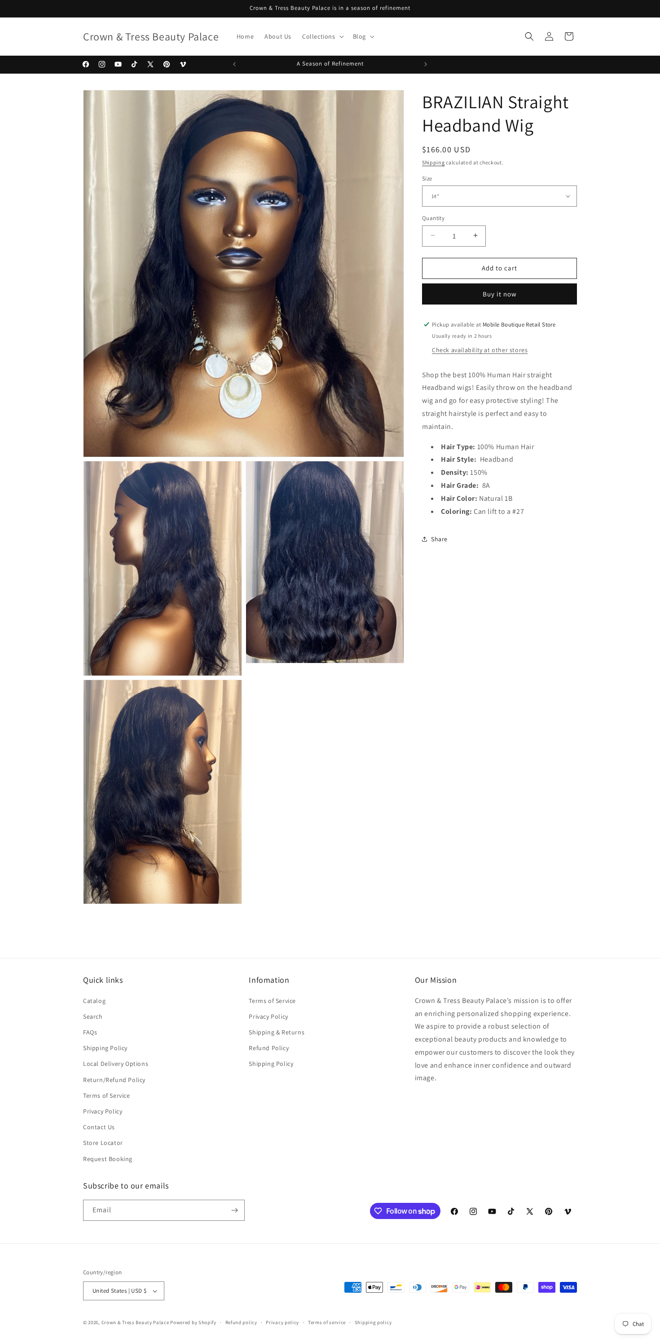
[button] (322, 36)
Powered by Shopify (193, 1322)
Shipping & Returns (276, 1032)
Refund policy (241, 1322)
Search (93, 1016)
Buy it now (500, 293)
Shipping (433, 162)
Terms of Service (106, 1095)
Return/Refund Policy (114, 1080)
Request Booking (107, 1159)
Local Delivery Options (115, 1064)
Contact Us (99, 1127)
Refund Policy (269, 1048)
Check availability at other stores (480, 349)
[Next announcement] (426, 64)
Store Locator (103, 1143)
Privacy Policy (102, 1111)
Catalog (94, 1001)
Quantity (433, 217)
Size (427, 178)
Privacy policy (282, 1322)
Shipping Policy (105, 1048)
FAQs (90, 1032)
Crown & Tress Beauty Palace (135, 1322)
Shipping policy (373, 1322)
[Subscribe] (234, 1210)
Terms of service (327, 1322)
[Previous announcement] (234, 64)
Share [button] (439, 539)
